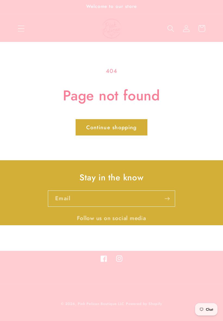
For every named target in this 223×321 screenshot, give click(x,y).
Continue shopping (111, 127)
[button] (21, 28)
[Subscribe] (167, 198)
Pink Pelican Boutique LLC (101, 303)
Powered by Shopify (144, 303)
